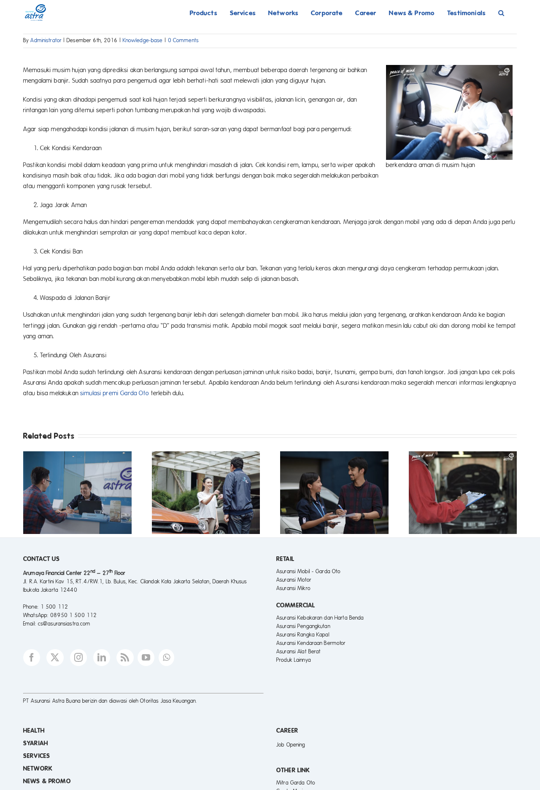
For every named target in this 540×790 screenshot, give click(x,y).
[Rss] (124, 657)
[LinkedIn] (101, 657)
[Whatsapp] (166, 657)
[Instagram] (78, 657)
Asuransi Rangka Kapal (302, 634)
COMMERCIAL (295, 605)
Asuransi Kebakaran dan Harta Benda (320, 618)
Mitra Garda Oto (295, 782)
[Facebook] (31, 657)
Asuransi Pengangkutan (303, 626)
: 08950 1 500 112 (72, 615)
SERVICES (36, 756)
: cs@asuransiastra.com (63, 623)
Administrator (46, 40)
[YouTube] (146, 657)
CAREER (287, 730)
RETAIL (285, 559)
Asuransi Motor (293, 580)
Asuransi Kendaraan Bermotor (311, 643)
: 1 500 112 (53, 607)
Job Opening (290, 744)
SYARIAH (35, 743)
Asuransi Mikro (293, 588)
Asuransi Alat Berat (298, 651)
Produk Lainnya (293, 660)
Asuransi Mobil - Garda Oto (308, 571)
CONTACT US (41, 559)
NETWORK (37, 768)
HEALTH (34, 730)
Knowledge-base (143, 40)
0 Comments (183, 40)
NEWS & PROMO (47, 781)
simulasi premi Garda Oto (114, 393)
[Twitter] (54, 657)
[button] (501, 12)
